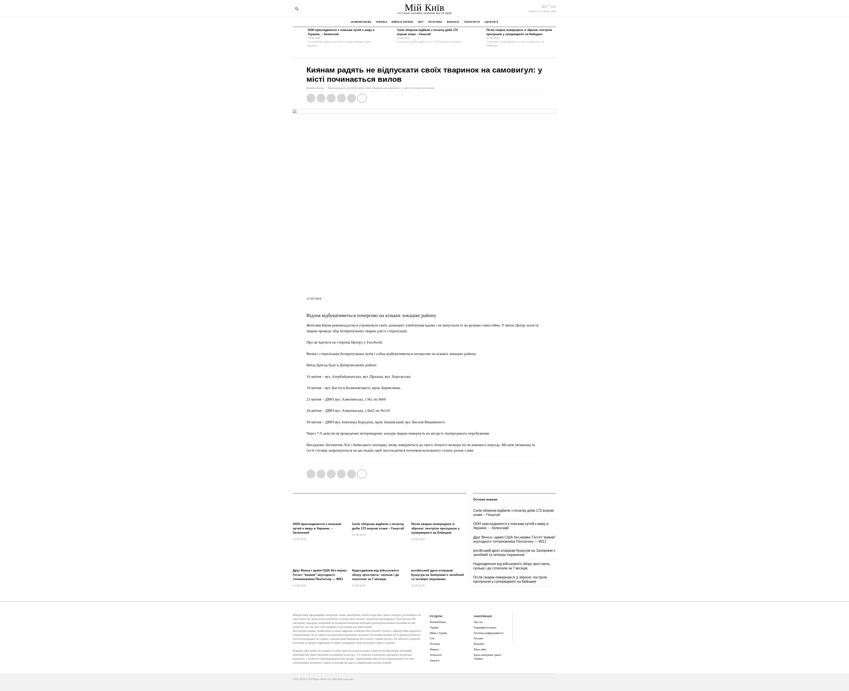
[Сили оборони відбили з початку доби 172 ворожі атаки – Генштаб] (388, 34)
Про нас (478, 622)
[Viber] (351, 98)
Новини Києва (315, 88)
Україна (434, 627)
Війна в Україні (438, 633)
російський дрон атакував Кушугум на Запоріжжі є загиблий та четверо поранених (437, 575)
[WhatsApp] (331, 98)
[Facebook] (310, 98)
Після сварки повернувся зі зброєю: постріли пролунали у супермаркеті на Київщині (435, 528)
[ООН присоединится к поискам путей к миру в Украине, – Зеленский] (299, 34)
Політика (435, 643)
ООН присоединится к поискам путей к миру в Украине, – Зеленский (317, 528)
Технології (436, 655)
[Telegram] (341, 98)
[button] (297, 9)
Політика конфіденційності (488, 633)
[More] (362, 98)
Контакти (479, 643)
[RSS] (519, 623)
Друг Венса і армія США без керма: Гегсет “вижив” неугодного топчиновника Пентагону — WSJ (320, 575)
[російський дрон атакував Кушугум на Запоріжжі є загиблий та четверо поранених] (438, 555)
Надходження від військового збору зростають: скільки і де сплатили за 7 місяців (375, 575)
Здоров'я (435, 660)
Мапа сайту (480, 649)
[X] (321, 98)
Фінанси (434, 649)
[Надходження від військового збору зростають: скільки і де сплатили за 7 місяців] (379, 555)
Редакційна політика (485, 627)
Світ (432, 638)
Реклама (478, 638)
